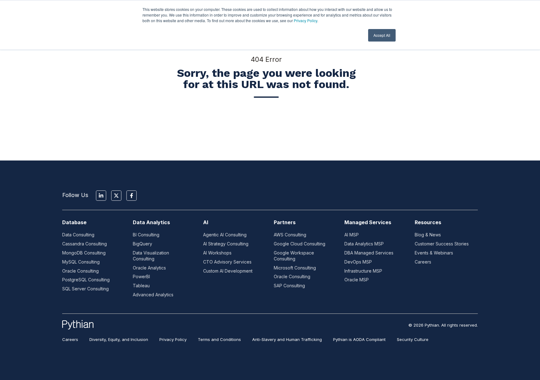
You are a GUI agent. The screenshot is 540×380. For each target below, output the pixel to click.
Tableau (141, 285)
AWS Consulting (290, 234)
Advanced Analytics (153, 294)
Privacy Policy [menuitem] (173, 339)
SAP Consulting (289, 285)
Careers (423, 261)
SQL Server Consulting (85, 288)
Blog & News (428, 234)
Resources (428, 222)
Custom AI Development (227, 271)
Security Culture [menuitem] (412, 339)
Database (74, 222)
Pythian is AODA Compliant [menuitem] (359, 339)
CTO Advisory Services (227, 261)
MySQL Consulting (81, 261)
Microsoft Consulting (295, 267)
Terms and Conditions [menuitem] (219, 339)
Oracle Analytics (149, 267)
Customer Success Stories (442, 243)
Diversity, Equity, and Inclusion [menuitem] (118, 339)
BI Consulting (146, 234)
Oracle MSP (356, 279)
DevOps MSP (358, 261)
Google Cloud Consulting (299, 243)
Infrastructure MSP (363, 271)
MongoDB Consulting (84, 252)
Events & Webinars (434, 252)
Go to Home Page (266, 121)
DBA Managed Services (368, 252)
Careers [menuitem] (70, 339)
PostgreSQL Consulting (86, 279)
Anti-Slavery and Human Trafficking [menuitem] (287, 339)
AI (205, 222)
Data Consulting (78, 234)
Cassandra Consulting (84, 243)
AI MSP (351, 234)
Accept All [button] (381, 35)
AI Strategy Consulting (225, 243)
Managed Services (367, 222)
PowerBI (141, 276)
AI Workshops (217, 252)
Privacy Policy (305, 20)
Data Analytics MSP (364, 243)
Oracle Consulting (80, 271)
